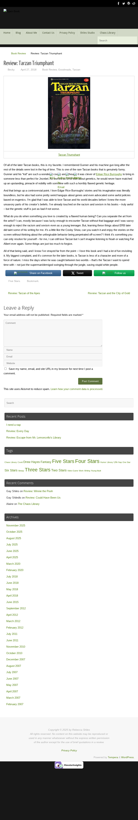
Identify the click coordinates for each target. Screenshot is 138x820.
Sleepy (21, 471)
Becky (11, 69)
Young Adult (96, 471)
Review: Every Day (17, 431)
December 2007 (15, 659)
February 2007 (14, 704)
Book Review (18, 53)
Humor (103, 462)
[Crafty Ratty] (128, 3)
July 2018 (12, 576)
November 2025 (15, 525)
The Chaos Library (29, 503)
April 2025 (12, 557)
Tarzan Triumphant (69, 154)
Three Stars (37, 469)
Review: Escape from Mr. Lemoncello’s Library (33, 437)
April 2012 (12, 614)
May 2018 (12, 589)
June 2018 (12, 582)
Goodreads (64, 69)
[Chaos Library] (133, 3)
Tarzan (76, 69)
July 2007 (12, 672)
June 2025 (12, 550)
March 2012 (13, 621)
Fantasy (46, 462)
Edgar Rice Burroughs (109, 174)
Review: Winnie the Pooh (38, 491)
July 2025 (12, 544)
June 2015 (12, 602)
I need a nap (13, 424)
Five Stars (14, 281)
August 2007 (13, 665)
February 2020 (14, 570)
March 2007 (13, 697)
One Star (126, 462)
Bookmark (32, 281)
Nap (120, 462)
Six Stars (10, 470)
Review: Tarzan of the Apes (23, 293)
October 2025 (14, 531)
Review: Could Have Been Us (43, 497)
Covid (20, 462)
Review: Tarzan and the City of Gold (109, 293)
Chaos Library (10, 462)
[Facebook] (118, 3)
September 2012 (16, 608)
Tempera (113, 757)
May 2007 (12, 684)
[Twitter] (123, 3)
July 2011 (11, 633)
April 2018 (12, 595)
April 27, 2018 (28, 69)
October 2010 (14, 653)
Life (116, 462)
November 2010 (15, 646)
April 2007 (12, 691)
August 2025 (13, 538)
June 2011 (12, 640)
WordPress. (127, 757)
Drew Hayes (31, 462)
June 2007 (12, 678)
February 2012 (14, 627)
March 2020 (13, 563)
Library (110, 462)
